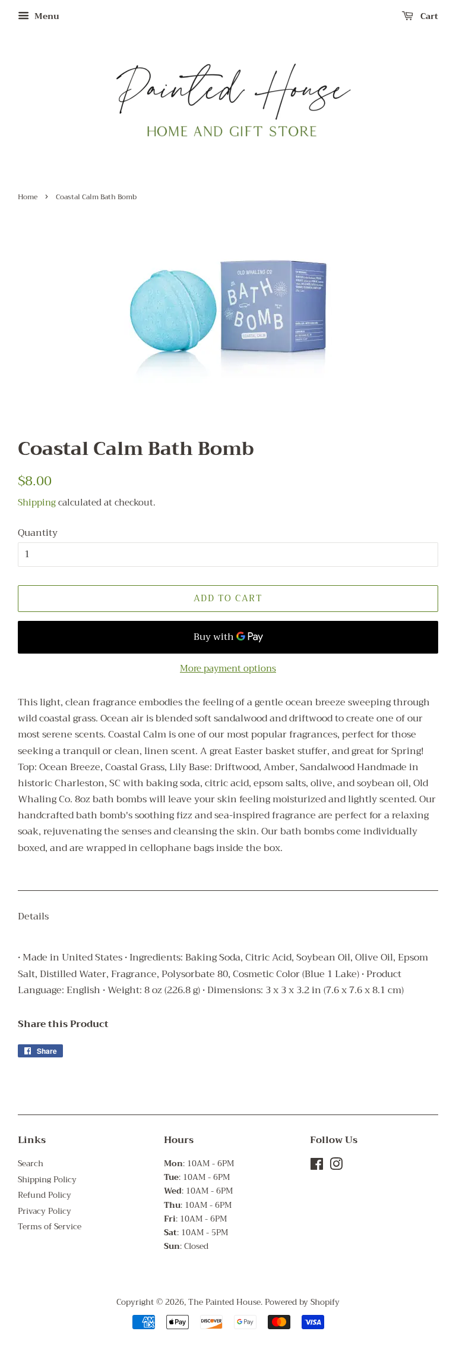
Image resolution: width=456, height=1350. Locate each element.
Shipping (37, 502)
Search (30, 1163)
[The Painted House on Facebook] (317, 1166)
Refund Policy (44, 1195)
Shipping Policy (47, 1179)
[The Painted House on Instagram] (336, 1166)
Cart (428, 16)
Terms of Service (49, 1226)
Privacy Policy (44, 1211)
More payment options (228, 668)
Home (27, 197)
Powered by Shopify (302, 1302)
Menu (45, 16)
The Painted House (224, 1302)
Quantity (38, 533)
